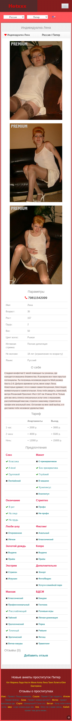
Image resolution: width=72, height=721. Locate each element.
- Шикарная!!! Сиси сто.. (31, 703)
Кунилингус (45, 487)
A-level (12, 468)
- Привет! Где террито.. (48, 696)
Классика (14, 461)
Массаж (11, 591)
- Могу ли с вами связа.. (49, 707)
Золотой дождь (16, 545)
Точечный (14, 630)
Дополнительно (46, 565)
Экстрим (11, 565)
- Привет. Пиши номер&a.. (16, 696)
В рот (12, 507)
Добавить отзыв (36, 655)
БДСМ (40, 591)
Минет (40, 454)
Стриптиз (42, 500)
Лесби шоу (13, 526)
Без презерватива (48, 468)
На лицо (13, 513)
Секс (9, 454)
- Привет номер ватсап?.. (36, 700)
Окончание (13, 500)
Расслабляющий (17, 611)
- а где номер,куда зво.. (21, 707)
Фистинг (41, 526)
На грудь (13, 520)
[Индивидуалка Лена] (36, 80)
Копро (40, 545)
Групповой (14, 474)
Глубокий (44, 474)
